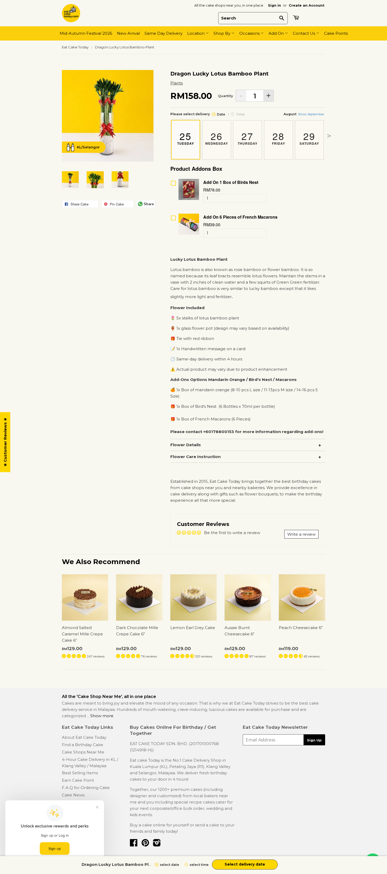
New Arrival (128, 33)
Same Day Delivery (163, 33)
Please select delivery (190, 114)
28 (278, 137)
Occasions (250, 33)
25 (185, 137)
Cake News (73, 794)
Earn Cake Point (78, 780)
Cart (297, 17)
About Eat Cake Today (84, 737)
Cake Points (336, 33)
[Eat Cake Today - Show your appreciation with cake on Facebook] (134, 844)
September (311, 114)
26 (216, 137)
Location (196, 33)
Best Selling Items (80, 772)
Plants (176, 83)
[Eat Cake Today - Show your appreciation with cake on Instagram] (157, 844)
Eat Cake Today (75, 47)
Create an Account (306, 5)
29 (309, 137)
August (290, 114)
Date (221, 114)
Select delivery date (245, 864)
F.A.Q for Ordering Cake (86, 787)
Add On (277, 33)
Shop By (222, 33)
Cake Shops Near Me (83, 752)
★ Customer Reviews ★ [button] (5, 442)
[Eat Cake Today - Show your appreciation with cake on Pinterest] (145, 844)
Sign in (274, 5)
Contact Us (304, 33)
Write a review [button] (301, 534)
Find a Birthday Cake (82, 744)
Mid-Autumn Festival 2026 (86, 33)
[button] (74, 656)
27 (247, 137)
